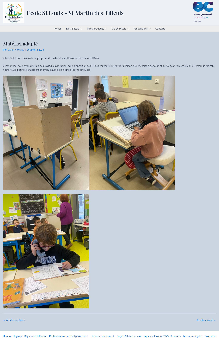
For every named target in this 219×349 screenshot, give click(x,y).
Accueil (57, 28)
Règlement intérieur (35, 336)
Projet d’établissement (129, 336)
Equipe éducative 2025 (156, 336)
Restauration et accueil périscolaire (68, 336)
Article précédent (14, 320)
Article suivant (206, 320)
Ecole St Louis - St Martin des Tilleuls (75, 13)
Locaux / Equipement (102, 336)
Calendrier (210, 336)
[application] (80, 29)
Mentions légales (12, 336)
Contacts (160, 28)
